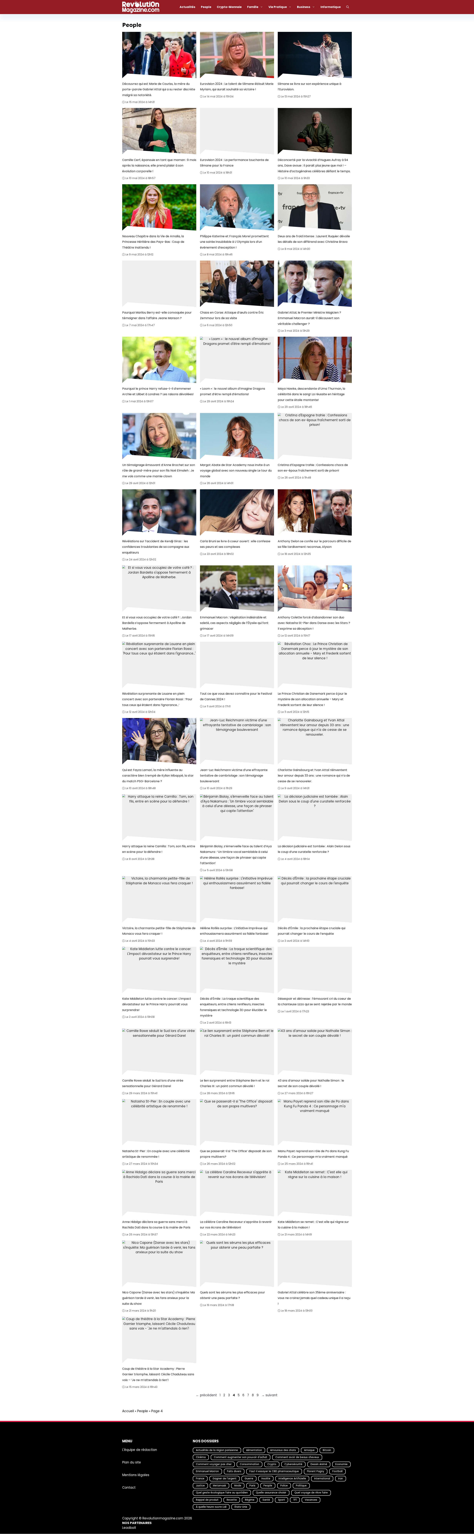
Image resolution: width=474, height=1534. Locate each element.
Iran (340, 1478)
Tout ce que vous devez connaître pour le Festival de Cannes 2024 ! (236, 696)
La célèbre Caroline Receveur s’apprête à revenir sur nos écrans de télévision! (236, 1225)
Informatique (331, 7)
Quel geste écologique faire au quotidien (222, 1493)
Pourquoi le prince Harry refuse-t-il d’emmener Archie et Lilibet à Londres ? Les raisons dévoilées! (158, 391)
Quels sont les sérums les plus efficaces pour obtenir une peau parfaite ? (232, 1295)
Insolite (265, 1478)
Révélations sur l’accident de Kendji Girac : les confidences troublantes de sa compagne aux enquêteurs (155, 547)
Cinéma (201, 1457)
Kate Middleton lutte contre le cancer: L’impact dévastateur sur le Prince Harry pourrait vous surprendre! (156, 1004)
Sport (281, 1500)
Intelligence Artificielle (292, 1478)
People (206, 7)
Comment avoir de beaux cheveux (297, 1457)
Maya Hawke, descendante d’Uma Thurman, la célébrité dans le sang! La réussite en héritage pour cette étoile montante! (311, 394)
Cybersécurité (293, 1464)
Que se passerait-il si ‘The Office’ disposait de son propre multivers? (236, 1154)
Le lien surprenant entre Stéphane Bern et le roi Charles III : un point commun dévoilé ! (234, 1083)
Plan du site (131, 1462)
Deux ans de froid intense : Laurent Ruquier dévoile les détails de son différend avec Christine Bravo (314, 239)
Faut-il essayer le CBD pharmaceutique (274, 1471)
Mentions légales (135, 1475)
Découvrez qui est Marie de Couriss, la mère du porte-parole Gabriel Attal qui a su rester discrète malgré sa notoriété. (158, 89)
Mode (237, 1485)
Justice (200, 1485)
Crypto (271, 1464)
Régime (249, 1500)
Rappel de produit (207, 1500)
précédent (206, 1395)
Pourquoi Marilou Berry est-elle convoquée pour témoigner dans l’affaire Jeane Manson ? (157, 315)
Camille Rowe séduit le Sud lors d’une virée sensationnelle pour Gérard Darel (152, 1083)
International (322, 1478)
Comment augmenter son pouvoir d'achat (240, 1457)
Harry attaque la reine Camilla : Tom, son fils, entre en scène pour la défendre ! (158, 849)
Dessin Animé (319, 1464)
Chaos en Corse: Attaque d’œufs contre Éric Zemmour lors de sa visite (232, 315)
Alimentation (254, 1450)
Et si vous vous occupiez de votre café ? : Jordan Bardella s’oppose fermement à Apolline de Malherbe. (157, 623)
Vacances (311, 1500)
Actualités (187, 7)
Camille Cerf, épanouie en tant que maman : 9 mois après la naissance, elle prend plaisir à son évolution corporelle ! (159, 165)
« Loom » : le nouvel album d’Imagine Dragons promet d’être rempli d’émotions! (232, 391)
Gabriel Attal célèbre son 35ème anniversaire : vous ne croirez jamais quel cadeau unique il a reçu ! (314, 1298)
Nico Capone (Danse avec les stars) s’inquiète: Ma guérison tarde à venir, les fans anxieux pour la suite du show (158, 1298)
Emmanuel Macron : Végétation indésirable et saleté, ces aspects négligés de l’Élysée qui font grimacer (234, 623)
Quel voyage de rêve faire (311, 1493)
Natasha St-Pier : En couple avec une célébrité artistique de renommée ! (156, 1154)
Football (337, 1471)
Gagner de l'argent (224, 1478)
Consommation (249, 1464)
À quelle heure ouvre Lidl (211, 1507)
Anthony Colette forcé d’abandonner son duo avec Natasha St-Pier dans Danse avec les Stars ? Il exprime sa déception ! (314, 623)
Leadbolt (129, 1527)
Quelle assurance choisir (271, 1493)
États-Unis (241, 1507)
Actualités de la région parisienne (217, 1450)
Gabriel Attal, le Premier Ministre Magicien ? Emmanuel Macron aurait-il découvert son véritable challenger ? (309, 318)
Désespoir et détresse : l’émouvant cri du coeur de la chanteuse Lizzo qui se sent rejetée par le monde (315, 1001)
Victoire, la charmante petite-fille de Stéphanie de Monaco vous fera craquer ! (159, 931)
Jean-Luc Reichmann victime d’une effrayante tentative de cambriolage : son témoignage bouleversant (234, 775)
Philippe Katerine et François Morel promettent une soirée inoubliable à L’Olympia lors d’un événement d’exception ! (234, 242)
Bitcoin (327, 1450)
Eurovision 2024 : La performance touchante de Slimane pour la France (234, 163)
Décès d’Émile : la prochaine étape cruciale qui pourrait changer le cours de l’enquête (311, 931)
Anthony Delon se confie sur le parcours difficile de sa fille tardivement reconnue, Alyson (314, 544)
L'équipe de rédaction (139, 1450)
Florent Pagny (315, 1471)
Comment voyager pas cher (214, 1464)
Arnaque (309, 1450)
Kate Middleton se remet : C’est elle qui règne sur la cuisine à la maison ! (313, 1225)
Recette (232, 1500)
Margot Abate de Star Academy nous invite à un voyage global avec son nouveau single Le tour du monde (236, 470)
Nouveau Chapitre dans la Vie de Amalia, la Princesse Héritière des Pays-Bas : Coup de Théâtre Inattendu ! (153, 242)
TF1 (295, 1500)
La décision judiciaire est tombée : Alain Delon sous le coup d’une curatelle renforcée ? (314, 849)
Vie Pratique (277, 7)
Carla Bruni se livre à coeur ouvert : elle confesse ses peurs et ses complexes (235, 544)
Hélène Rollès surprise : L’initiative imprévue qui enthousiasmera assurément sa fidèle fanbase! (234, 931)
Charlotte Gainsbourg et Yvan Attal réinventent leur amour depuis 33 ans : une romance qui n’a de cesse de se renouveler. (314, 775)
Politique (301, 1485)
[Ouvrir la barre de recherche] (347, 7)
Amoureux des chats (283, 1450)
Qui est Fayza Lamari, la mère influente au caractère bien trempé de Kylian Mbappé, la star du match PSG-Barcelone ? (158, 775)
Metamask (219, 1485)
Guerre (249, 1478)
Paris (252, 1485)
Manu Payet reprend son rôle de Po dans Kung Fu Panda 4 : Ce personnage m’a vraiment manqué (313, 1154)
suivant (269, 1395)
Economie (341, 1464)
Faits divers (234, 1471)
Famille (252, 7)
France (200, 1478)
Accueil (128, 1411)
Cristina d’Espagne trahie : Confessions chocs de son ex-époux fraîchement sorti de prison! (313, 468)
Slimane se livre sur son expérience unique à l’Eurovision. (309, 86)
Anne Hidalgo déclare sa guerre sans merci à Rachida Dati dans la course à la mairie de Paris (156, 1225)
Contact (129, 1487)
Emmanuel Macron (207, 1471)
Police (284, 1485)
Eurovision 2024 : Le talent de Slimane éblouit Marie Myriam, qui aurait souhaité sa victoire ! (236, 86)
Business (303, 7)
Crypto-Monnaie (229, 7)
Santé (266, 1500)
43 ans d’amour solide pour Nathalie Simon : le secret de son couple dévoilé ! (311, 1083)
